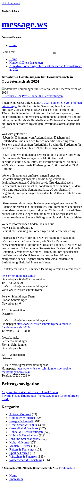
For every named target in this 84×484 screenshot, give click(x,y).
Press (25, 96)
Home (13, 45)
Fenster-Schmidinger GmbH (19, 275)
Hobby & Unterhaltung (23, 435)
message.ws (24, 24)
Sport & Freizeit (19, 453)
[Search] (54, 53)
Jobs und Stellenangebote (25, 439)
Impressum (16, 479)
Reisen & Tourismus (22, 449)
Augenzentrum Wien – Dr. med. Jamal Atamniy (31, 392)
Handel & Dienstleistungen (46, 96)
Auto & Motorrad (20, 414)
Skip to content (11, 3)
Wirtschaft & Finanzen (23, 456)
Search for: (8, 52)
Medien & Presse (19, 446)
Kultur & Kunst (19, 442)
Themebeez (68, 467)
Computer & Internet (22, 417)
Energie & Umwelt (21, 421)
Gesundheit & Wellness (23, 428)
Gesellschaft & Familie (23, 424)
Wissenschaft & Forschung (25, 460)
